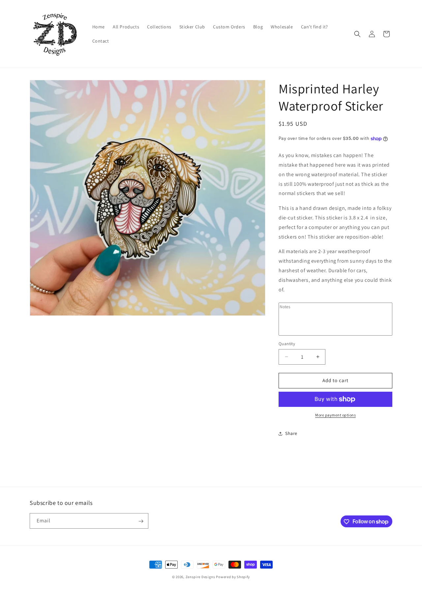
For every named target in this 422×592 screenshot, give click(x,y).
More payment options (335, 414)
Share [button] (291, 433)
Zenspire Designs (200, 577)
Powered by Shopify (233, 577)
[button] (357, 34)
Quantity (287, 343)
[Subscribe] (141, 521)
